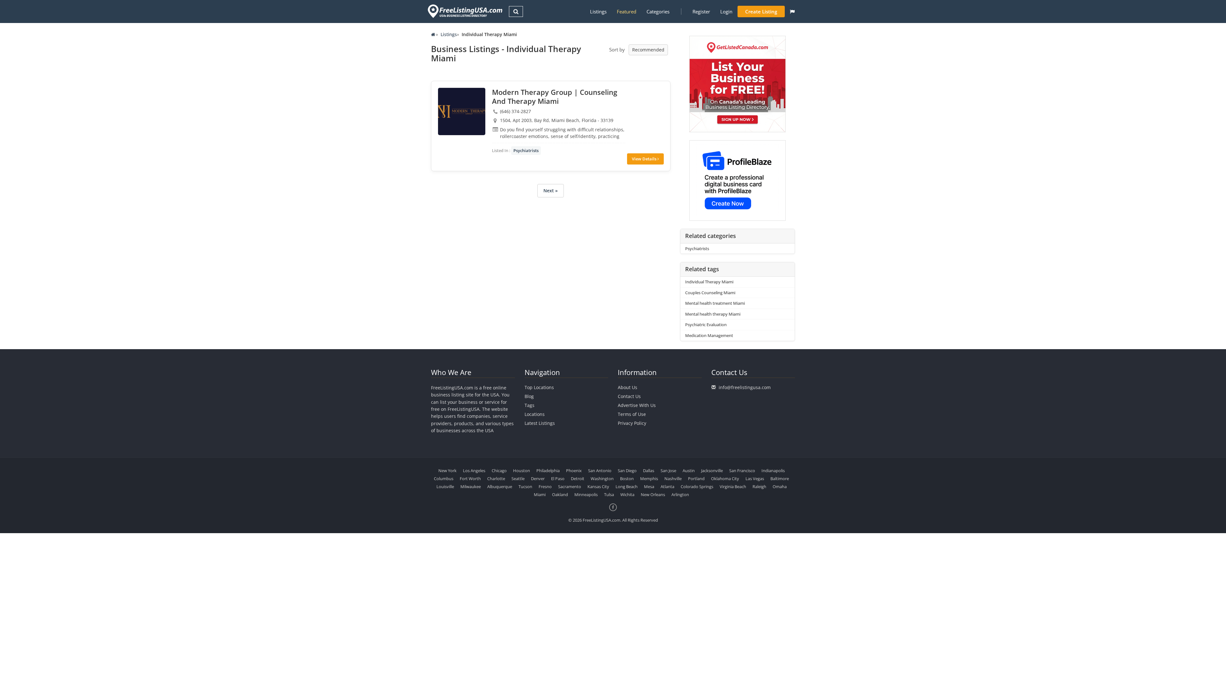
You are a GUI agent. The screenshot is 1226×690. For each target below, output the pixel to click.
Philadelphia (548, 470)
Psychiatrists (526, 150)
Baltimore (779, 478)
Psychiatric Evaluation (706, 324)
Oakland (560, 494)
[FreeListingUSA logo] (464, 11)
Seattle (518, 478)
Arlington (680, 494)
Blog (529, 396)
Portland (696, 478)
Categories (658, 11)
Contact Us (629, 396)
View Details (644, 159)
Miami (540, 494)
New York (447, 470)
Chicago (499, 470)
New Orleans (653, 494)
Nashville (673, 478)
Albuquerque (499, 486)
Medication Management (709, 335)
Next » (550, 191)
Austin (689, 470)
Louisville (445, 486)
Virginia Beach (733, 486)
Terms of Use (632, 414)
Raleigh (759, 486)
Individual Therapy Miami (709, 282)
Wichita (627, 494)
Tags (529, 405)
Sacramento (569, 486)
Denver (538, 478)
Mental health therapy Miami (712, 314)
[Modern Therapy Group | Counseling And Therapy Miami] (461, 111)
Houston (521, 470)
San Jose (668, 470)
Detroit (577, 478)
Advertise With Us (637, 405)
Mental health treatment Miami (715, 303)
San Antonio (599, 470)
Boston (627, 478)
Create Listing (761, 11)
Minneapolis (586, 494)
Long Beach (627, 486)
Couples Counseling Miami (710, 292)
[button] (792, 11)
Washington (602, 478)
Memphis (649, 478)
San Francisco (742, 470)
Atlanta (667, 486)
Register (701, 11)
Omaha (780, 486)
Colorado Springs (697, 486)
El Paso (557, 478)
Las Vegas (754, 478)
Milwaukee (470, 486)
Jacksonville (712, 470)
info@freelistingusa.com (745, 387)
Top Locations (539, 387)
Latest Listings (540, 423)
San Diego (627, 470)
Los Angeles (474, 470)
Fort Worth (470, 478)
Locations (535, 414)
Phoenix (574, 470)
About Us (627, 387)
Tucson (525, 486)
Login (726, 11)
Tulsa (609, 494)
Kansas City (598, 486)
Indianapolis (773, 470)
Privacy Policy (632, 423)
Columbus (443, 478)
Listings (598, 11)
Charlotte (496, 478)
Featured (626, 11)
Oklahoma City (725, 478)
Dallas (648, 470)
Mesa (649, 486)
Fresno (545, 486)
